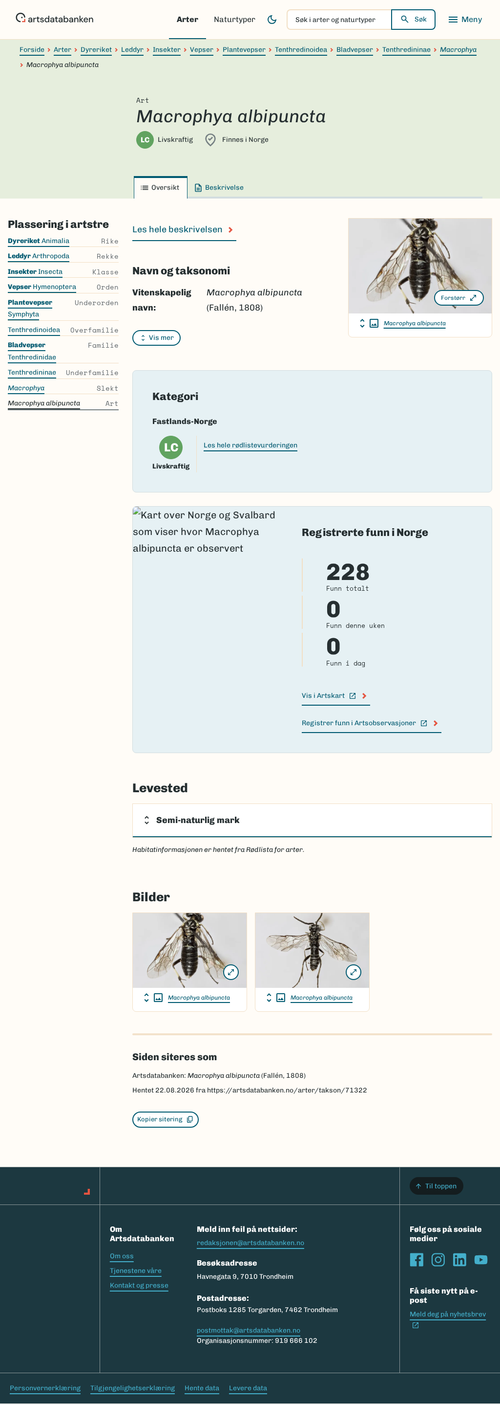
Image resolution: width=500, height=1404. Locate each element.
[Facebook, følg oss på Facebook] (416, 1260)
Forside (32, 49)
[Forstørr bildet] (231, 972)
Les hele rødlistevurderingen (250, 445)
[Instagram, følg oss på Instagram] (438, 1260)
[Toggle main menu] (464, 19)
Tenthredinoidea (301, 49)
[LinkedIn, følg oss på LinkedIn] (459, 1260)
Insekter (167, 49)
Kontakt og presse (139, 1285)
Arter (187, 19)
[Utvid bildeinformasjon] (369, 323)
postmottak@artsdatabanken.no (248, 1330)
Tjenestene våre (136, 1271)
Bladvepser (354, 49)
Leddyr (132, 49)
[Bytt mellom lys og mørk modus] (272, 19)
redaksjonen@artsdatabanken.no (250, 1243)
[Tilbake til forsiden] (54, 19)
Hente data (202, 1388)
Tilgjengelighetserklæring (132, 1388)
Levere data (248, 1388)
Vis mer (161, 338)
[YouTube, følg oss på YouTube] (481, 1260)
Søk (421, 19)
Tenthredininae (406, 49)
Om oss (122, 1256)
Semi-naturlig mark (198, 820)
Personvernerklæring (45, 1388)
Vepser (201, 49)
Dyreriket (96, 49)
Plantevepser (244, 49)
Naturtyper (234, 19)
